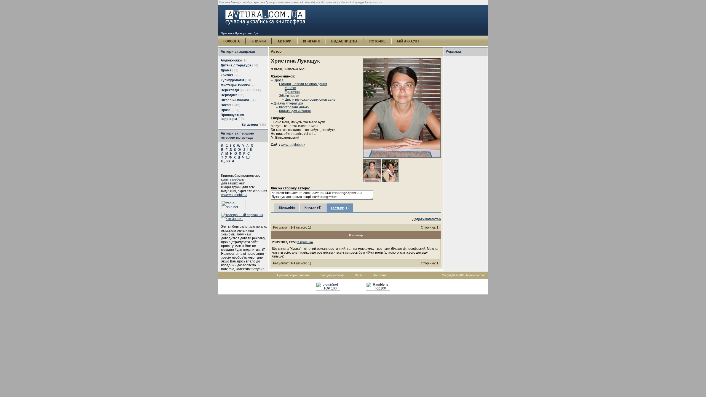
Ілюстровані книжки (294, 107)
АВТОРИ (284, 41)
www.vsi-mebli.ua (234, 195)
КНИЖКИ (259, 41)
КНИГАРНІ (311, 41)
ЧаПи (358, 275)
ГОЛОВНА (231, 41)
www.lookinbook (293, 145)
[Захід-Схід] (233, 208)
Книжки (310, 208)
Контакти (379, 275)
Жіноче (290, 88)
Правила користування (293, 275)
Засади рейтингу (332, 275)
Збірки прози (289, 96)
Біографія (287, 208)
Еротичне (292, 92)
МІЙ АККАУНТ (408, 41)
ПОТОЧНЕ (377, 41)
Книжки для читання (295, 111)
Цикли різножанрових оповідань (310, 99)
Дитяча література (288, 103)
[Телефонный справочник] (244, 219)
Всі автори (250, 124)
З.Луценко (305, 242)
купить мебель (232, 179)
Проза (279, 80)
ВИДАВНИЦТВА (344, 41)
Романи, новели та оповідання (303, 84)
